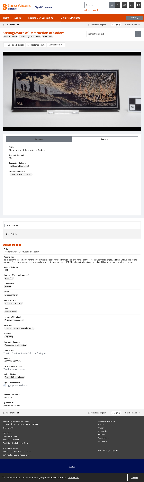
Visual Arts (9, 278)
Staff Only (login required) (108, 450)
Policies (101, 424)
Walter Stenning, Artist (13, 303)
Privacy (101, 428)
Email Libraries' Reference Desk (15, 443)
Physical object (11, 311)
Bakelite (8, 286)
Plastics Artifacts (10, 36)
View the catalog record (14, 369)
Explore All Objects (70, 17)
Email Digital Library (11, 436)
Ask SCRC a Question (11, 440)
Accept (134, 478)
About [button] (17, 17)
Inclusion (101, 434)
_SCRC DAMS (47, 36)
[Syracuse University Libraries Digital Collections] (33, 7)
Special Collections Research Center (17, 451)
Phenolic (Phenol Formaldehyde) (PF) (19, 328)
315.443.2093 (8, 428)
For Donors (102, 441)
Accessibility (103, 431)
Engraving (9, 337)
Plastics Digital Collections (30, 36)
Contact (72, 467)
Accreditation (103, 438)
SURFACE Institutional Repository (16, 455)
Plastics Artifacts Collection (21, 174)
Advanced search (91, 10)
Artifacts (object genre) (20, 166)
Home (6, 17)
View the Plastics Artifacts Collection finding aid (25, 353)
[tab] (39, 139)
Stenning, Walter (11, 295)
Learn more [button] (73, 477)
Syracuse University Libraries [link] (17, 421)
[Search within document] (138, 34)
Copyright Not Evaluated (14, 377)
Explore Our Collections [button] (40, 17)
